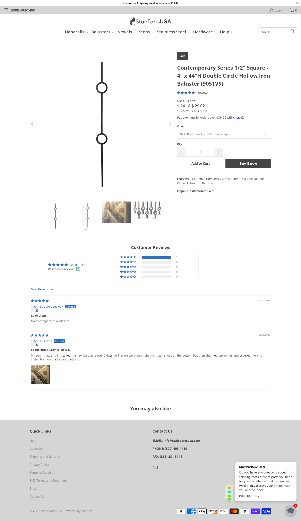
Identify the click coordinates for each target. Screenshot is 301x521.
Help (33, 440)
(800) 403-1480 (23, 10)
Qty (179, 144)
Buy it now (248, 163)
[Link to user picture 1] (41, 374)
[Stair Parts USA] (151, 21)
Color (180, 126)
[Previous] (32, 123)
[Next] (170, 123)
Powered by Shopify (78, 511)
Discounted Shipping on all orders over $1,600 (150, 3)
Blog (33, 488)
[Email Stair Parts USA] (5, 10)
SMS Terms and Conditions (48, 480)
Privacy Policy (39, 464)
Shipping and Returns (45, 456)
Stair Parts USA (51, 511)
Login (279, 10)
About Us (36, 448)
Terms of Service (41, 472)
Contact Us (37, 496)
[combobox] (278, 31)
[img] (40, 301)
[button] (77, 32)
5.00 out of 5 (77, 265)
